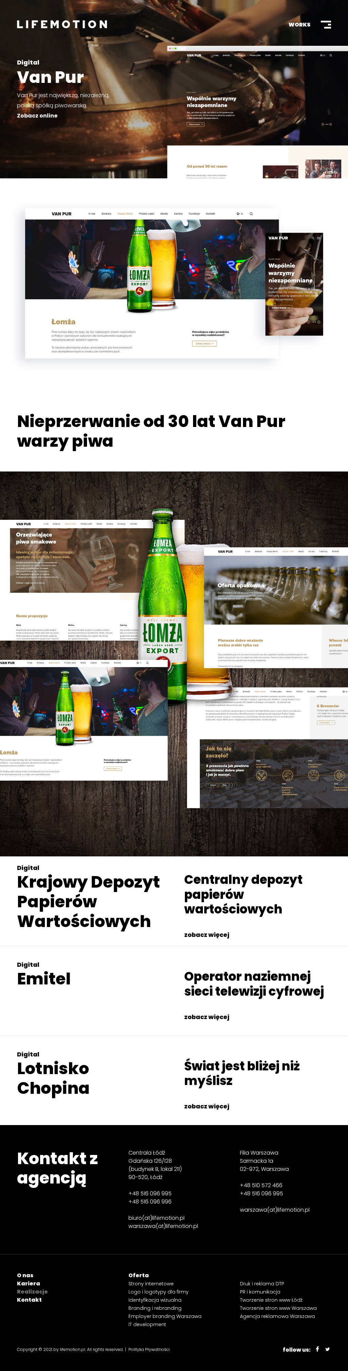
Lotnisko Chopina (53, 1078)
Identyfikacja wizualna (154, 1300)
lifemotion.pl (72, 1349)
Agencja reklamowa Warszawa (277, 1316)
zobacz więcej (206, 934)
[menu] (326, 25)
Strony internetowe (151, 1283)
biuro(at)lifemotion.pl (156, 1218)
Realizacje (32, 1292)
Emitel (44, 978)
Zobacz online (37, 116)
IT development (147, 1324)
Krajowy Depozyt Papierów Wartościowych (88, 901)
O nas (25, 1275)
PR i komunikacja (260, 1291)
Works (300, 25)
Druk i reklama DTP (262, 1283)
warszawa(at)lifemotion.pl (163, 1226)
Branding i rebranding (154, 1308)
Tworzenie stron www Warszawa (278, 1308)
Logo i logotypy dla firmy (158, 1291)
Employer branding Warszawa (165, 1316)
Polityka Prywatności (149, 1349)
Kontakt (29, 1300)
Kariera (28, 1283)
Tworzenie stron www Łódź (271, 1300)
